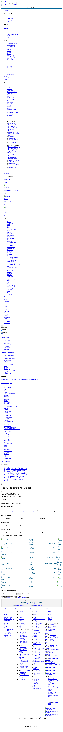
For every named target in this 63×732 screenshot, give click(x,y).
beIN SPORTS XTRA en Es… (12, 429)
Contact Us (51, 698)
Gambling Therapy (36, 717)
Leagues (6, 28)
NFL (53, 702)
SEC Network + (11, 286)
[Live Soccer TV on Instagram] (52, 674)
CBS (8, 225)
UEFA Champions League (11, 364)
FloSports (9, 273)
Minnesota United (25, 670)
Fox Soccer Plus (11, 232)
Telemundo (10, 250)
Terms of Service (21, 597)
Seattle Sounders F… (14, 164)
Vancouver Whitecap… (14, 147)
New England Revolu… (14, 127)
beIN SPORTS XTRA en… (37, 657)
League (4, 330)
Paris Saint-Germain (12, 112)
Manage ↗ (7, 337)
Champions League (12, 43)
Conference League (12, 46)
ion (8, 278)
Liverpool (9, 89)
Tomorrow (10, 18)
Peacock (9, 255)
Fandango (9, 272)
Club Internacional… (13, 125)
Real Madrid (10, 97)
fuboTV (9, 244)
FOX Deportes (11, 253)
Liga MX (9, 67)
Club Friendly (10, 74)
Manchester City (11, 90)
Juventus (9, 100)
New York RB (23, 642)
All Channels (7, 297)
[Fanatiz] (31, 379)
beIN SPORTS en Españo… (14, 242)
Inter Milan (10, 102)
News (5, 299)
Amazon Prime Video (12, 258)
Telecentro (10, 288)
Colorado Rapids (12, 155)
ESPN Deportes (11, 233)
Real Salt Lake (12, 157)
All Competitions (8, 77)
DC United (12, 138)
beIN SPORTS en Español (11, 407)
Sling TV (50, 611)
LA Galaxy (12, 163)
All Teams (6, 170)
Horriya (11, 491)
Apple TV (10, 239)
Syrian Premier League (29, 511)
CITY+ (9, 269)
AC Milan (9, 103)
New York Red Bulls (13, 133)
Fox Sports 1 (10, 235)
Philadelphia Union (14, 141)
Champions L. (7, 304)
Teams (5, 79)
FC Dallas (11, 152)
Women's (6, 301)
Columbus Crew (24, 654)
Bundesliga (10, 52)
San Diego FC (12, 161)
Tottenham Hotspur (12, 93)
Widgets (50, 682)
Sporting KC (23, 679)
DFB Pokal (10, 58)
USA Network (11, 247)
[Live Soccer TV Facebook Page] (52, 668)
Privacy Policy (11, 597)
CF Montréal (12, 142)
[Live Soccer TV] (5, 1)
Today (8, 17)
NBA (49, 702)
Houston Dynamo (13, 148)
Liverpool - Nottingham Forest (50, 635)
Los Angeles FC (12, 150)
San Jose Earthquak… (14, 151)
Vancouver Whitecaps (22, 656)
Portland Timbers (12, 158)
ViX (8, 292)
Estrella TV (10, 270)
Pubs (49, 690)
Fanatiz (9, 222)
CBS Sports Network (12, 229)
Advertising (51, 683)
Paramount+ (10, 241)
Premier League (11, 48)
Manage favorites (6, 333)
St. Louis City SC (12, 154)
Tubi (8, 291)
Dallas (21, 663)
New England (23, 636)
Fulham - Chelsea (54, 624)
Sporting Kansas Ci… (14, 167)
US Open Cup (11, 35)
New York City (24, 641)
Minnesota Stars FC (14, 160)
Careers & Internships (53, 687)
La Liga (9, 49)
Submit (19, 593)
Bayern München (11, 109)
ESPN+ (9, 236)
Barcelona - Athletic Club (50, 629)
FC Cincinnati (12, 130)
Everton (9, 95)
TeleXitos (9, 289)
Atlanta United (24, 648)
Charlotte (22, 638)
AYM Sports (10, 261)
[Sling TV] (10, 379)
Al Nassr (9, 115)
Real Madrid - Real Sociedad (51, 626)
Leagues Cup (10, 66)
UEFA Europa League (10, 370)
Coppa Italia (10, 59)
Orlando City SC (12, 135)
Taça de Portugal (11, 57)
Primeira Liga (10, 55)
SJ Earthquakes (24, 661)
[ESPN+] (36, 379)
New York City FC (13, 132)
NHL (56, 702)
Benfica (9, 106)
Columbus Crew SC (14, 144)
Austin (22, 678)
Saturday (9, 20)
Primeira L (6, 320)
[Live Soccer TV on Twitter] (52, 671)
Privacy (50, 684)
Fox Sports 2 (10, 238)
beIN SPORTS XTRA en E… (15, 264)
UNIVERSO (10, 251)
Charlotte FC (11, 129)
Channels (6, 173)
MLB (49, 704)
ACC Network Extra (12, 257)
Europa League (11, 45)
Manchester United (12, 92)
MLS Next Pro (11, 279)
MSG (8, 280)
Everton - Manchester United (50, 662)
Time (10, 330)
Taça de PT (7, 321)
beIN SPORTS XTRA (13, 263)
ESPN (8, 226)
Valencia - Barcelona (54, 664)
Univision (9, 254)
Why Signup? (25, 594)
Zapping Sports (11, 294)
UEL (5, 305)
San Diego (23, 672)
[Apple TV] (17, 379)
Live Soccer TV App (53, 680)
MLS (5, 309)
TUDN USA (10, 245)
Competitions (4, 352)
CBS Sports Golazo (12, 267)
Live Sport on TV (52, 701)
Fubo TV (50, 613)
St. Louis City (23, 664)
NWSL (9, 37)
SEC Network (11, 285)
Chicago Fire (11, 126)
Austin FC (11, 166)
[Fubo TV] (4, 379)
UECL (5, 306)
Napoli (9, 105)
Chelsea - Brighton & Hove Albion (52, 638)
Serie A (9, 51)
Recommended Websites (52, 692)
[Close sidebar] (1, 484)
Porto (8, 108)
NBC (8, 228)
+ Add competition (9, 355)
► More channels (5, 461)
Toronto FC (12, 136)
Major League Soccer (12, 34)
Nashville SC (11, 123)
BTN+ (9, 266)
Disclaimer (51, 686)
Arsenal (9, 86)
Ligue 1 (9, 54)
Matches (6, 10)
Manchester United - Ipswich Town (51, 644)
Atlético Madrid (11, 99)
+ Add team (7, 340)
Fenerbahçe (10, 114)
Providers (50, 689)
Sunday (9, 21)
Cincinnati (22, 639)
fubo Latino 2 (10, 276)
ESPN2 (9, 230)
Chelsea (9, 87)
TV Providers (48, 608)
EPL (5, 312)
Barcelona (9, 96)
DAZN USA (10, 248)
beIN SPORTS (11, 223)
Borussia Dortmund (12, 111)
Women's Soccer (52, 679)
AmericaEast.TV (11, 260)
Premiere (9, 283)
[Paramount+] (24, 379)
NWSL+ (9, 282)
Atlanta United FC (14, 139)
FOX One (9, 275)
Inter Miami (23, 633)
